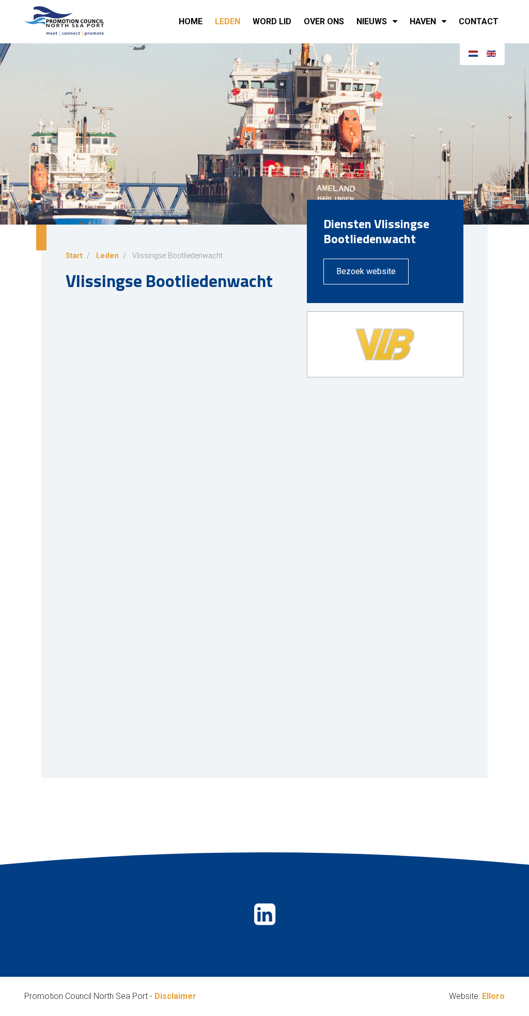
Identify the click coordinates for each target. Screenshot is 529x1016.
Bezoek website (366, 271)
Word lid (272, 21)
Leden (227, 21)
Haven (423, 21)
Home (191, 21)
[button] (397, 21)
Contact (479, 21)
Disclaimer (175, 996)
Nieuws (371, 21)
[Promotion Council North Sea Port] (76, 21)
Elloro (493, 996)
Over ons (324, 21)
